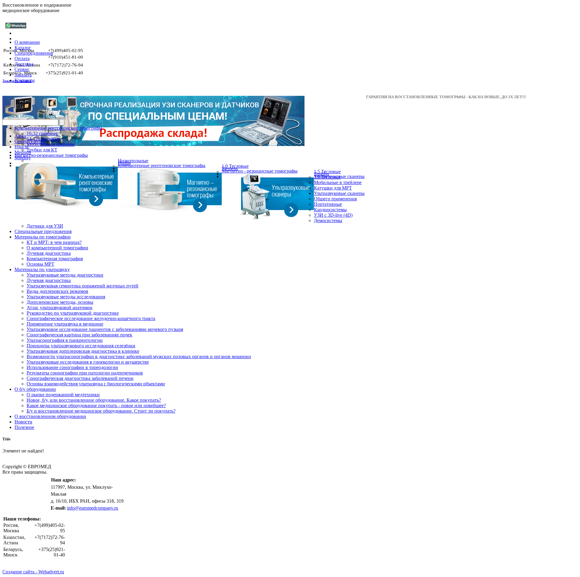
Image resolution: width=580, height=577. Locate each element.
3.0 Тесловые (327, 177)
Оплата (22, 58)
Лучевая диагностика (49, 253)
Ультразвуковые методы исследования (66, 296)
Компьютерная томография (55, 258)
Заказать (23, 74)
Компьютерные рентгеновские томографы (58, 128)
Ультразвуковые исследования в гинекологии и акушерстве (88, 362)
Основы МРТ (40, 264)
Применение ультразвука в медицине (65, 323)
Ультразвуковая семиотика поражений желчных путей (82, 285)
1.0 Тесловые (235, 166)
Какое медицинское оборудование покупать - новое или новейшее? (96, 405)
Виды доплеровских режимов (57, 291)
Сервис (22, 69)
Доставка (24, 63)
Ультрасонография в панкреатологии (65, 340)
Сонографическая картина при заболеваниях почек (79, 334)
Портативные (328, 204)
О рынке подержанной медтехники (63, 394)
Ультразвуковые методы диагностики (65, 274)
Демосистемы (328, 220)
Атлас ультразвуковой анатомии (59, 307)
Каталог (22, 47)
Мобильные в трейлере (50, 144)
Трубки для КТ (42, 149)
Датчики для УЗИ (45, 226)
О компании (27, 42)
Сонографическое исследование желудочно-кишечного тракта (91, 318)
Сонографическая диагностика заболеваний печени (80, 378)
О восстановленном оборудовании (50, 416)
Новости (23, 421)
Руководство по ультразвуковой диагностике (73, 313)
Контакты (24, 80)
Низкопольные (133, 160)
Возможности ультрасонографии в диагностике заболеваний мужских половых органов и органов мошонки (139, 356)
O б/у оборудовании (35, 389)
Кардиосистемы (330, 209)
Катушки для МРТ (333, 187)
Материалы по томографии (42, 236)
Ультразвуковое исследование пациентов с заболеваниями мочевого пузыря (105, 329)
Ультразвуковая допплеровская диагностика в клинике (83, 351)
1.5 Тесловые (327, 171)
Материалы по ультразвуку (42, 269)
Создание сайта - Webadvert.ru (33, 571)
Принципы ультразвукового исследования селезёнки (81, 345)
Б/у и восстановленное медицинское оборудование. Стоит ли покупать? (101, 410)
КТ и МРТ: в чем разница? (54, 242)
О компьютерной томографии (57, 247)
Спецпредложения (33, 53)
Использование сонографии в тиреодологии (72, 367)
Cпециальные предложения (43, 231)
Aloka (20, 135)
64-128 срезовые (43, 138)
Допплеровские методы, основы (60, 302)
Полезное (24, 427)
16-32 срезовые (42, 133)
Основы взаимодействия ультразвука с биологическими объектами (96, 383)
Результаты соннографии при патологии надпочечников (85, 372)
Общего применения (335, 198)
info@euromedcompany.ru (92, 508)
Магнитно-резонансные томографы (51, 155)
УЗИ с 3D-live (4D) (333, 215)
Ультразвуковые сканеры (339, 193)
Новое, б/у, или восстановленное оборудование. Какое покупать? (94, 400)
